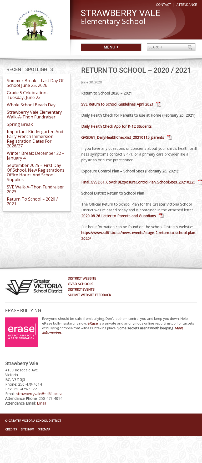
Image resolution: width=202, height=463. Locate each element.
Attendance (186, 4)
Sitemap (44, 429)
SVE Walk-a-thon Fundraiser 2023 (35, 189)
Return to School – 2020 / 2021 (32, 201)
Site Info (27, 429)
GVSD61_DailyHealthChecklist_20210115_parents (122, 137)
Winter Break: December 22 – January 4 (35, 155)
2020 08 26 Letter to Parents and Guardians (118, 215)
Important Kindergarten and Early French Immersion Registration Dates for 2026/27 (35, 139)
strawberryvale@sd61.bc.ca (39, 393)
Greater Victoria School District (34, 420)
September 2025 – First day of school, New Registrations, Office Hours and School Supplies (36, 172)
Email (41, 403)
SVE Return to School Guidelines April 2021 (117, 104)
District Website (82, 278)
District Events (81, 289)
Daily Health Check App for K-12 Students (116, 126)
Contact (163, 4)
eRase (93, 323)
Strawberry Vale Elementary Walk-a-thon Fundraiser (34, 114)
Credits (11, 429)
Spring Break (20, 124)
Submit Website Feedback (89, 294)
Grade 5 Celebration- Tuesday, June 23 (27, 95)
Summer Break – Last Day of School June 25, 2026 (35, 83)
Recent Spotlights (30, 69)
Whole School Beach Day (31, 105)
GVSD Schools (80, 283)
